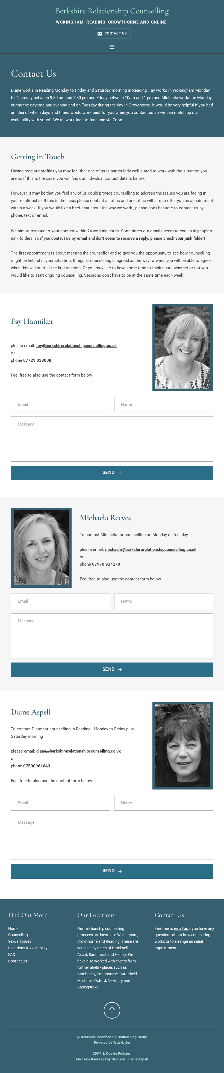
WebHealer (121, 1043)
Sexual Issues (19, 941)
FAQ (11, 954)
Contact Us (17, 961)
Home (13, 928)
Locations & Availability (28, 948)
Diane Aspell (138, 1059)
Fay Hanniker (115, 1059)
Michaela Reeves (89, 1059)
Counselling (18, 935)
